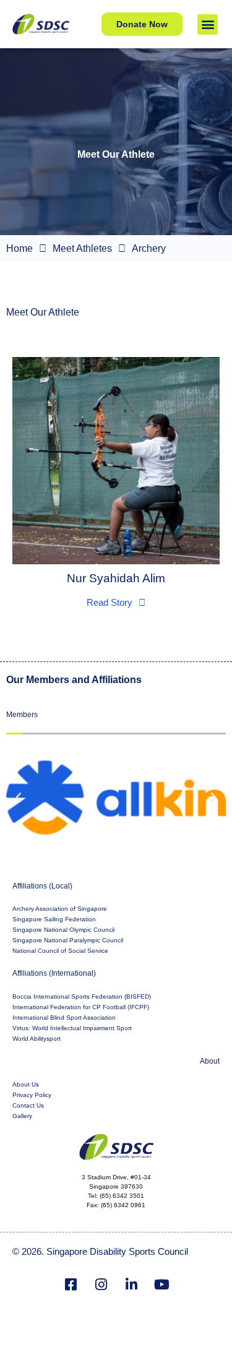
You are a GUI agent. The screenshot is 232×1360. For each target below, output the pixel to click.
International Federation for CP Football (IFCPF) (80, 1007)
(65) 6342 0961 (123, 1205)
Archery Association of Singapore (59, 908)
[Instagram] (100, 1284)
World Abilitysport (36, 1038)
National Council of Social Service (60, 950)
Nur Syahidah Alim (116, 578)
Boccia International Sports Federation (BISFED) (81, 996)
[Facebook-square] (70, 1284)
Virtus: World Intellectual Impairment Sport (72, 1028)
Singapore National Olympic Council (63, 929)
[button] (207, 24)
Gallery (22, 1116)
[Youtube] (161, 1284)
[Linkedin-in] (131, 1284)
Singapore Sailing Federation (54, 919)
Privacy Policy (31, 1094)
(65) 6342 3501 (122, 1195)
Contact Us (28, 1105)
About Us (25, 1084)
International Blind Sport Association (64, 1017)
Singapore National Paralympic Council (67, 940)
